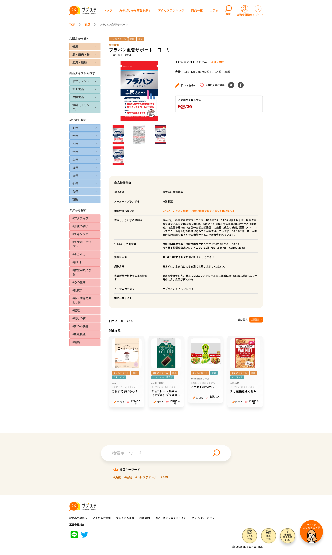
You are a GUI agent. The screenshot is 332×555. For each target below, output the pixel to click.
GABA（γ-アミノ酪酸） (177, 210)
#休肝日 (77, 262)
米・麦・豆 (237, 377)
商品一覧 (197, 10)
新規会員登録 (244, 14)
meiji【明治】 (158, 383)
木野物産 (234, 383)
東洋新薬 (114, 44)
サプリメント (170, 288)
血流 (140, 39)
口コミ (120, 402)
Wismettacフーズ (200, 379)
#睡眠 (128, 477)
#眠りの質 (79, 318)
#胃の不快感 (80, 326)
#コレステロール (146, 477)
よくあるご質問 (102, 518)
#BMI (164, 477)
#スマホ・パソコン (82, 244)
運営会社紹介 (77, 524)
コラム (214, 10)
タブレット (187, 288)
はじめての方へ (78, 518)
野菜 (214, 373)
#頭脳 (76, 342)
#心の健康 (79, 282)
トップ (108, 10)
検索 (228, 14)
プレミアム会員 (125, 518)
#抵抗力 (77, 290)
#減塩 (76, 310)
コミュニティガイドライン (170, 518)
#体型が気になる (82, 272)
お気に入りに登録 (215, 85)
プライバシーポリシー (204, 518)
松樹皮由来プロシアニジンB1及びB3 (213, 210)
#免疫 (117, 477)
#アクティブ (80, 218)
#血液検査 (79, 334)
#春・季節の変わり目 (82, 300)
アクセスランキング (171, 10)
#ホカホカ (79, 254)
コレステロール (118, 39)
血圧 (132, 39)
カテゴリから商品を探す (135, 10)
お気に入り (136, 402)
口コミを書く (188, 85)
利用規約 (145, 518)
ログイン (258, 14)
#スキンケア (80, 234)
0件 (217, 62)
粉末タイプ (118, 377)
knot (114, 383)
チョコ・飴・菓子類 (163, 377)
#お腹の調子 (80, 226)
